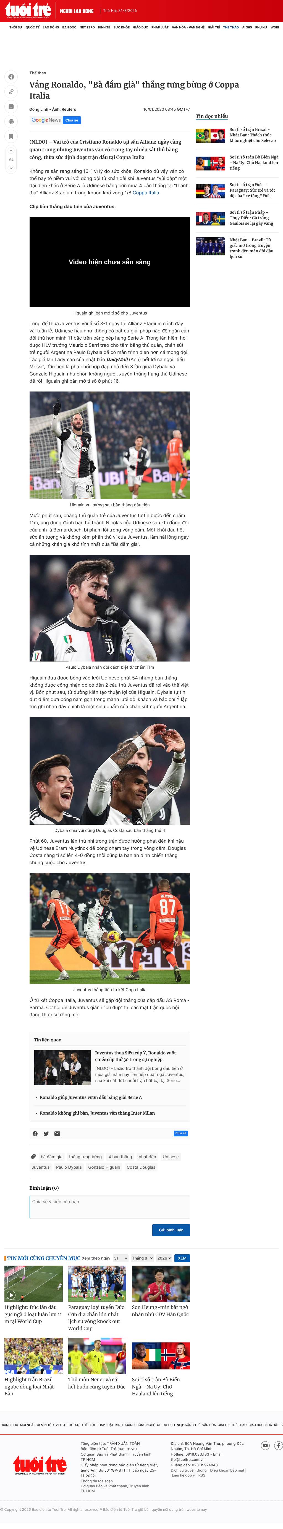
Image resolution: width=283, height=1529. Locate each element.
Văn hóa (209, 1425)
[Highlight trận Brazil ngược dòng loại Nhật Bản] (33, 1356)
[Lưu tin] (11, 137)
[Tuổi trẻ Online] (40, 1465)
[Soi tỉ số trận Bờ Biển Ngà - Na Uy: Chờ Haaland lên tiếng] (210, 163)
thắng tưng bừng (85, 1156)
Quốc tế (33, 27)
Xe (159, 1425)
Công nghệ (146, 1425)
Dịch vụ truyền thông (189, 1470)
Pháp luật (160, 27)
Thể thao (231, 27)
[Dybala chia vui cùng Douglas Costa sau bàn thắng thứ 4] (110, 771)
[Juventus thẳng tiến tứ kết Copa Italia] (110, 928)
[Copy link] (11, 92)
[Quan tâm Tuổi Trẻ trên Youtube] (265, 1445)
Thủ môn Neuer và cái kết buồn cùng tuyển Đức (96, 1383)
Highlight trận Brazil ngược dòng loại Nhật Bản (29, 1387)
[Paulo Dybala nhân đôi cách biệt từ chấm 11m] (110, 608)
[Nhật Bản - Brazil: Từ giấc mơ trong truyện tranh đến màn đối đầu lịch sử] (210, 246)
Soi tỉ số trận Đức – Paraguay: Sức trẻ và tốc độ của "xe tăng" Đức (253, 190)
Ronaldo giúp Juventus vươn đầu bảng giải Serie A (91, 1097)
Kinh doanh (125, 1425)
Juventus (40, 1167)
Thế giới (88, 1425)
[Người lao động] (76, 10)
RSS (201, 1475)
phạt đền (147, 1156)
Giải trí (214, 27)
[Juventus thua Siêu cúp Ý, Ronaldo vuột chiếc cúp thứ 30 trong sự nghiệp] (62, 1067)
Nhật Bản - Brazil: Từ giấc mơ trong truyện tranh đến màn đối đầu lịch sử (251, 248)
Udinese (171, 1156)
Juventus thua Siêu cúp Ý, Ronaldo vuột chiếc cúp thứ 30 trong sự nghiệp (135, 1056)
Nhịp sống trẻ (188, 1425)
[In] (11, 122)
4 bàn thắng (120, 1156)
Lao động (51, 27)
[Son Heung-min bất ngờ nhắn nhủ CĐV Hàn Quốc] (161, 1284)
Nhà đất (272, 1425)
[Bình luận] (11, 107)
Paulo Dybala (69, 1167)
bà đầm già (51, 1156)
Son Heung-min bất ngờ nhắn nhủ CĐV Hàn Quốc (160, 1311)
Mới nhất (27, 1425)
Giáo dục (140, 27)
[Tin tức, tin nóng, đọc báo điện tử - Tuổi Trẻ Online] (32, 10)
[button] (11, 150)
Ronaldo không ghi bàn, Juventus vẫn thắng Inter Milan (97, 1113)
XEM (182, 1258)
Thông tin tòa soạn (97, 1481)
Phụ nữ (261, 27)
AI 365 (247, 27)
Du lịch (169, 1425)
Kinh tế (104, 27)
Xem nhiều (45, 1425)
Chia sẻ (71, 120)
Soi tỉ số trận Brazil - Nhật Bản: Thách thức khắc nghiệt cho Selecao (253, 135)
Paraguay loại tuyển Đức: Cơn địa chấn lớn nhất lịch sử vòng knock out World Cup (97, 1318)
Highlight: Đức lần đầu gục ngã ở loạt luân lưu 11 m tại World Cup (33, 1314)
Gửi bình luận (171, 1230)
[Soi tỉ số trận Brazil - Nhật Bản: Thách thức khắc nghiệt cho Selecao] (210, 136)
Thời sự (15, 27)
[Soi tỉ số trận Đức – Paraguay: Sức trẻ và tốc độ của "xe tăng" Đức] (210, 191)
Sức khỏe (122, 27)
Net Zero (87, 27)
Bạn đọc (69, 27)
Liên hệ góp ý (183, 1475)
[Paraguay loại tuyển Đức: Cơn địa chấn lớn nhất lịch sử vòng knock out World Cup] (97, 1284)
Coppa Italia (146, 193)
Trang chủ (9, 1425)
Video (60, 1425)
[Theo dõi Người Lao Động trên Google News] (46, 120)
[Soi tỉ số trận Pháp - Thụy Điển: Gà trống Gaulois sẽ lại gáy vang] (210, 219)
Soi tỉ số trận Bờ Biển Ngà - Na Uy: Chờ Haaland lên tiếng (254, 163)
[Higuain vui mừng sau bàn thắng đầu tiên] (110, 445)
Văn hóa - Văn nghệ (188, 27)
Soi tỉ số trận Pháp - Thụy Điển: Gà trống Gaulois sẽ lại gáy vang (251, 218)
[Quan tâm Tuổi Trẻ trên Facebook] (278, 1445)
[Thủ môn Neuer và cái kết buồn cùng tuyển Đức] (97, 1356)
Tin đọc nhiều (212, 116)
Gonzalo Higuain (104, 1167)
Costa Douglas (141, 1167)
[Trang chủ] (6, 27)
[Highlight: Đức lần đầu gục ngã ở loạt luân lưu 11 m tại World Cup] (33, 1284)
